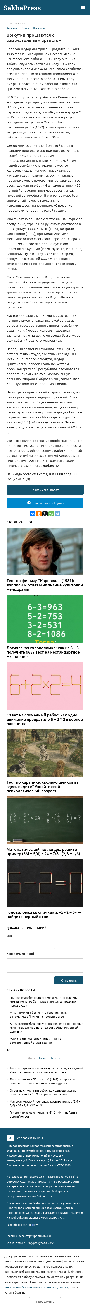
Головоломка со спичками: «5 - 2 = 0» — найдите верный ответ (44, 914)
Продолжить (45, 1301)
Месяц (55, 1058)
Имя (10, 936)
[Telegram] (57, 513)
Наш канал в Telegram (48, 503)
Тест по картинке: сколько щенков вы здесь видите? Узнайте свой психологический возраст (43, 786)
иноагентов (14, 1208)
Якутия (26, 27)
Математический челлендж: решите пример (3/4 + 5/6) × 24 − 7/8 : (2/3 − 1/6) (43, 851)
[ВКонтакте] (32, 513)
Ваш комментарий (20, 953)
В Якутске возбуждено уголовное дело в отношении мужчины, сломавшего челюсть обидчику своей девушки (46, 1027)
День (31, 1058)
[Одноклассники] (39, 513)
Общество (39, 27)
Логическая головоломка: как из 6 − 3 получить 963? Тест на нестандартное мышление (43, 652)
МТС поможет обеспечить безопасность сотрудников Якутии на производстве (38, 1014)
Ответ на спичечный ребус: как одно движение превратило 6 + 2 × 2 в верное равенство (45, 719)
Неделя (43, 1058)
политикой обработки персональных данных (36, 1287)
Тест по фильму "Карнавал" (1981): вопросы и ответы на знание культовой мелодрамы (45, 585)
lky (34, 1225)
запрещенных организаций (43, 1208)
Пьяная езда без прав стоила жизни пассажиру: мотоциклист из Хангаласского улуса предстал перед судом (44, 1001)
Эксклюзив (13, 27)
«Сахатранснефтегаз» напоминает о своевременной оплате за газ (35, 1040)
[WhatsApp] (51, 513)
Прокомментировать (45, 490)
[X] (45, 513)
